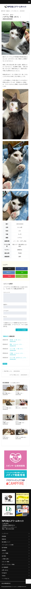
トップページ (5, 533)
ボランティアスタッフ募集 (8, 564)
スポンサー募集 (5, 561)
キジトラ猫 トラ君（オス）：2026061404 (17, 349)
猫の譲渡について (6, 542)
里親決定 (5, 336)
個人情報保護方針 (6, 583)
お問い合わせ (5, 570)
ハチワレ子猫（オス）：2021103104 (18, 374)
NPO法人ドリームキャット (13, 586)
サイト (5, 316)
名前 (5, 304)
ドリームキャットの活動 (7, 544)
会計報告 (4, 556)
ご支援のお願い (5, 558)
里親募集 (4, 536)
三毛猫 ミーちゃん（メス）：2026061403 (17, 354)
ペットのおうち (5, 578)
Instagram (4, 572)
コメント (6, 292)
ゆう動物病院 (5, 567)
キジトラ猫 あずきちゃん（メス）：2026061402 (19, 358)
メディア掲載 (5, 553)
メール (5, 310)
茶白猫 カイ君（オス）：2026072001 (16, 340)
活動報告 (4, 550)
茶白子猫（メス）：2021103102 (12, 371)
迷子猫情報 (4, 547)
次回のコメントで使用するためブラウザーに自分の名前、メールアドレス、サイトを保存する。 (15, 324)
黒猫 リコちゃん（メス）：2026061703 (16, 345)
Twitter (3, 575)
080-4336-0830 (10, 529)
